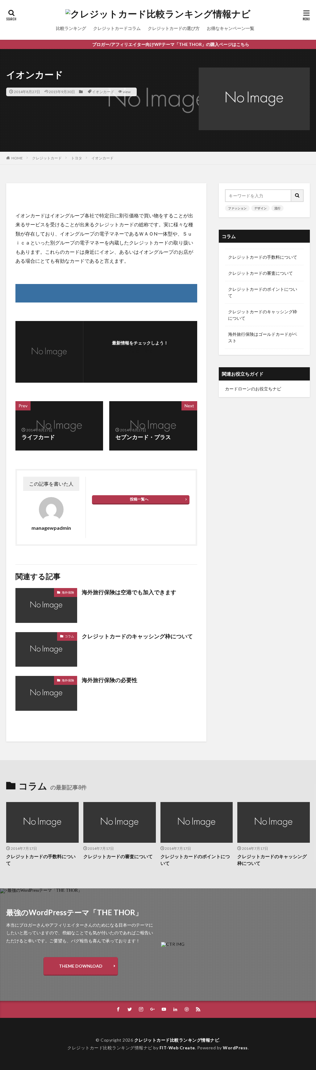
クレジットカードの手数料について (262, 257)
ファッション (237, 208)
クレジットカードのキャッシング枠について (137, 636)
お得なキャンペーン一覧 (230, 28)
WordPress (235, 1047)
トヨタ (76, 158)
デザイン (260, 208)
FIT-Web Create (177, 1047)
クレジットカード (47, 158)
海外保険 (68, 592)
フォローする (140, 351)
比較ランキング (71, 28)
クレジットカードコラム (117, 28)
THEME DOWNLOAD (80, 966)
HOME (17, 158)
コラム (69, 636)
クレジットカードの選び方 (174, 28)
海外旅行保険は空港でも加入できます (129, 592)
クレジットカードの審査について (260, 273)
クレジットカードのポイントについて (262, 292)
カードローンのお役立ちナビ (253, 388)
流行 (277, 208)
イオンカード (103, 91)
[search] (297, 195)
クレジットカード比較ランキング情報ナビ (176, 1040)
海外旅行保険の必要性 (109, 680)
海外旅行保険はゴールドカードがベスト (262, 337)
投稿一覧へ (139, 499)
